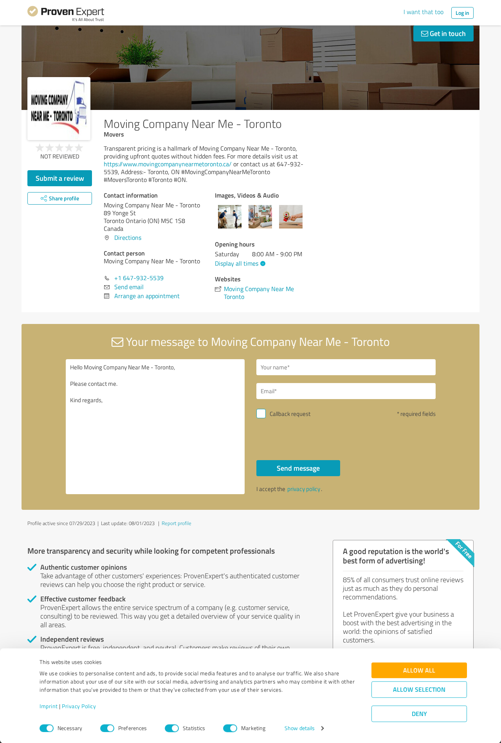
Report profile (176, 523)
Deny (419, 713)
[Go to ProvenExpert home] (65, 15)
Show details (300, 728)
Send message (298, 468)
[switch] (107, 728)
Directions (127, 237)
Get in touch (447, 33)
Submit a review (60, 178)
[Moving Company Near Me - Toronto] (59, 108)
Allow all (419, 670)
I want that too (423, 11)
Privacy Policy (79, 706)
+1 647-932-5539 (139, 277)
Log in (462, 12)
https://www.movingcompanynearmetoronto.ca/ (168, 164)
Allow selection (419, 689)
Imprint (49, 706)
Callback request (290, 414)
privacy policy (303, 489)
